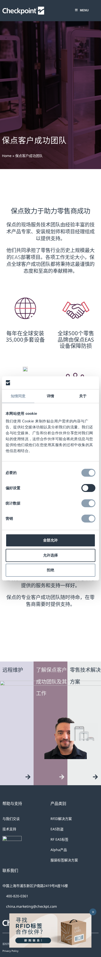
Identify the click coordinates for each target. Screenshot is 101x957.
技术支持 (9, 829)
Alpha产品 (58, 849)
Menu (84, 10)
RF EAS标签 (59, 839)
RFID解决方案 (61, 818)
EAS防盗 (56, 829)
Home (7, 155)
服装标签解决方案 (64, 860)
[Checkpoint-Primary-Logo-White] (23, 9)
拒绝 (50, 570)
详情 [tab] (50, 396)
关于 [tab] (83, 396)
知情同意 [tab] (18, 396)
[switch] (88, 488)
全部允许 (50, 540)
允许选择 (50, 555)
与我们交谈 (11, 818)
